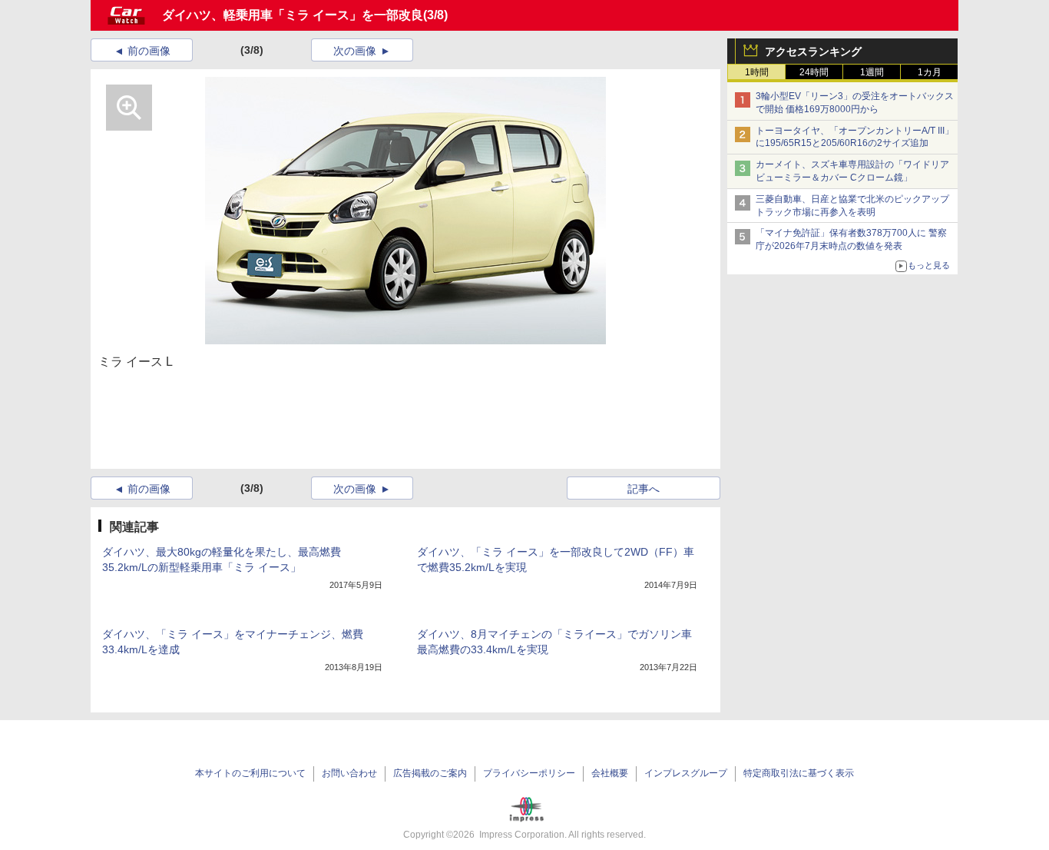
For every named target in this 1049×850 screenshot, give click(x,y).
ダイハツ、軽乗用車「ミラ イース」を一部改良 (292, 15)
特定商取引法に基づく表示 (798, 773)
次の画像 (354, 51)
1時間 (757, 72)
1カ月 (929, 72)
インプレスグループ (685, 773)
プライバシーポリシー (529, 773)
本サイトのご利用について (250, 773)
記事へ (643, 489)
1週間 (872, 72)
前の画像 (148, 51)
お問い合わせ (349, 773)
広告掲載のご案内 (430, 773)
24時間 (814, 72)
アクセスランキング (813, 51)
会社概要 (609, 773)
